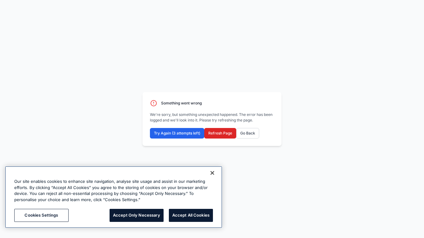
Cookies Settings (41, 215)
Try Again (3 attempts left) (177, 133)
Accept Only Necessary (136, 215)
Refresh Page (220, 133)
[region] (113, 197)
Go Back (247, 133)
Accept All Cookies (191, 215)
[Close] (212, 173)
